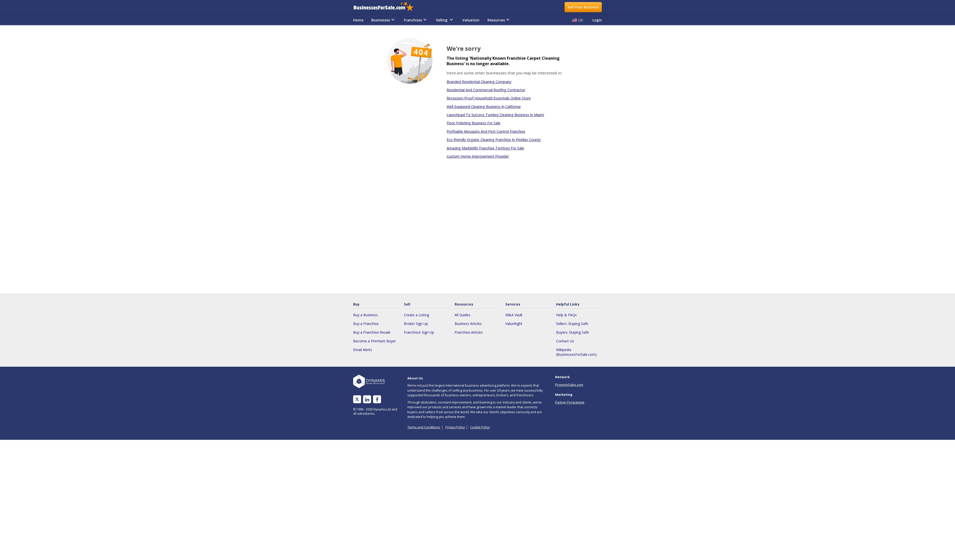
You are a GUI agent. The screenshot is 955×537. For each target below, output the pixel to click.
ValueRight (513, 323)
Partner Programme (569, 402)
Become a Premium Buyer (374, 341)
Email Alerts (362, 349)
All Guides (462, 315)
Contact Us (565, 341)
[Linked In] (367, 399)
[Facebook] (377, 399)
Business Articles (468, 323)
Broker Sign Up (416, 323)
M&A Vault (514, 315)
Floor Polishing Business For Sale (473, 123)
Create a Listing (416, 315)
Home (358, 20)
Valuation (470, 20)
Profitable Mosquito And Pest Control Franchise (486, 131)
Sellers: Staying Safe (572, 323)
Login (597, 20)
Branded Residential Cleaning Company (479, 81)
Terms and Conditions (423, 427)
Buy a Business (365, 315)
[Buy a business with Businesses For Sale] (387, 7)
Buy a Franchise (366, 323)
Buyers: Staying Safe (572, 332)
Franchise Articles (469, 332)
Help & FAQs (566, 315)
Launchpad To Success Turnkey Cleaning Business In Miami (495, 114)
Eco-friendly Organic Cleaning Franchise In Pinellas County (494, 139)
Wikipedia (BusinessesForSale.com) (576, 352)
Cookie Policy (480, 427)
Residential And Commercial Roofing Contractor (486, 90)
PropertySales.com (569, 384)
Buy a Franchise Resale (371, 332)
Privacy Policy (455, 427)
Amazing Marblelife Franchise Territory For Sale (485, 148)
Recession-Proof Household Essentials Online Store (489, 98)
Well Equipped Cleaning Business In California (484, 106)
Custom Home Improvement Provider (478, 156)
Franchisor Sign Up (419, 332)
